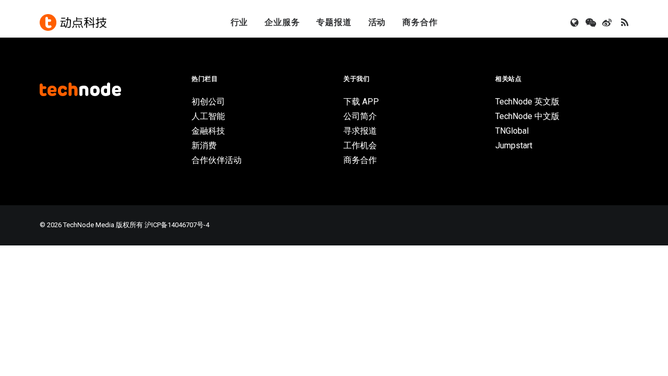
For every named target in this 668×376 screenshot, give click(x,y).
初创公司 (208, 102)
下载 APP (361, 102)
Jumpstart (513, 145)
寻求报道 (360, 131)
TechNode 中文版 (527, 116)
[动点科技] (73, 22)
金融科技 (208, 131)
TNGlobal (512, 131)
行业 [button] (239, 22)
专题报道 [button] (333, 22)
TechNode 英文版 (527, 102)
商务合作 (419, 22)
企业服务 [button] (282, 22)
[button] (575, 22)
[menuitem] (239, 22)
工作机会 (360, 145)
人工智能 (208, 116)
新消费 (204, 145)
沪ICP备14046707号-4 (177, 225)
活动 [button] (377, 22)
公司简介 (360, 116)
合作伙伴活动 (217, 160)
